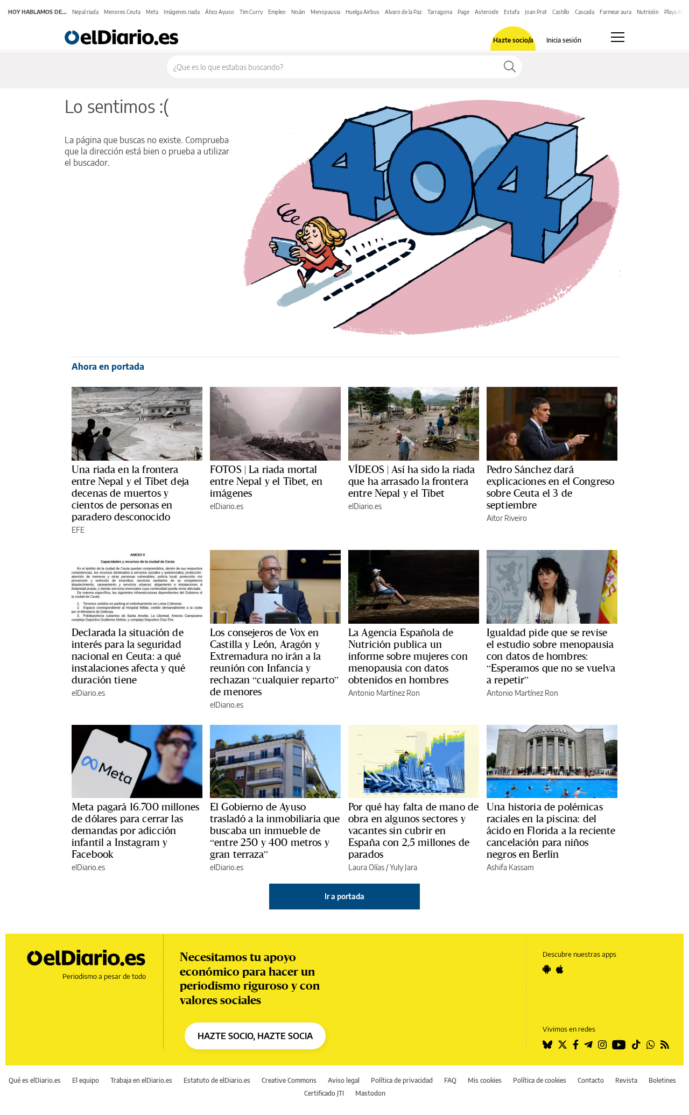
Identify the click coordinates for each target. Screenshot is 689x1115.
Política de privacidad (402, 1080)
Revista (626, 1080)
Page (463, 12)
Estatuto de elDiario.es (217, 1080)
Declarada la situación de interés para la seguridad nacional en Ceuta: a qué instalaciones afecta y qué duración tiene (128, 656)
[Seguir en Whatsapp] (650, 1044)
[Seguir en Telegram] (588, 1044)
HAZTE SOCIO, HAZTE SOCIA (255, 1036)
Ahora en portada (108, 366)
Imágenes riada (182, 12)
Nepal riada (85, 12)
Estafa (511, 12)
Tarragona (439, 12)
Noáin (298, 12)
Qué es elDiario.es (35, 1080)
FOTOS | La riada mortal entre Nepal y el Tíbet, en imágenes (266, 481)
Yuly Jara (403, 867)
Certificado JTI (324, 1093)
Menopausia (325, 12)
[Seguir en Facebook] (576, 1044)
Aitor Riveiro (507, 518)
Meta (152, 12)
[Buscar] (509, 66)
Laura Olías (366, 867)
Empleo (277, 12)
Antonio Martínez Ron (384, 692)
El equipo (85, 1080)
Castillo (561, 12)
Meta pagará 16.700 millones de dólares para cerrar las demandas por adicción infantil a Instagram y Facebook (135, 830)
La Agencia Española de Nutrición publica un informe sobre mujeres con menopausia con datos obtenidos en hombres (408, 656)
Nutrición (648, 12)
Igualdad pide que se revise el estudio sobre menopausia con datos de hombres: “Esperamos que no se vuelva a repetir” (551, 656)
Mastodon (370, 1093)
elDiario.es (226, 506)
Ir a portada (344, 896)
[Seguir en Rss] (664, 1044)
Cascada (584, 12)
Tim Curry (251, 12)
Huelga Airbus (362, 12)
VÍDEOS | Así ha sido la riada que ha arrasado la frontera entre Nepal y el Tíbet (411, 481)
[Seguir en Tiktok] (636, 1044)
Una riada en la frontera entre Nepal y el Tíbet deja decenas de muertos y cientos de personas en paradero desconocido (130, 493)
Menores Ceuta (122, 12)
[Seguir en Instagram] (602, 1044)
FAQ (450, 1080)
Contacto (591, 1080)
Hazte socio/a (513, 40)
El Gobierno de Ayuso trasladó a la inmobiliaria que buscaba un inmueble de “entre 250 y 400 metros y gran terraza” (275, 830)
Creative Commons (289, 1080)
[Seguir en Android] (547, 969)
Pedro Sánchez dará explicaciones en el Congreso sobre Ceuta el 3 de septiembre (550, 487)
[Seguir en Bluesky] (547, 1044)
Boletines (662, 1080)
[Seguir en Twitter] (562, 1044)
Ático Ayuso (219, 12)
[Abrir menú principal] (617, 37)
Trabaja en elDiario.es (141, 1080)
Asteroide (486, 12)
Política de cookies (539, 1080)
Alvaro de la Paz (403, 12)
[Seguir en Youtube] (619, 1044)
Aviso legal (344, 1080)
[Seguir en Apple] (560, 969)
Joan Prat (536, 12)
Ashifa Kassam (510, 867)
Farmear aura (615, 12)
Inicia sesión (563, 40)
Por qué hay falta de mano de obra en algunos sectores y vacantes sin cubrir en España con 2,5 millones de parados (413, 830)
